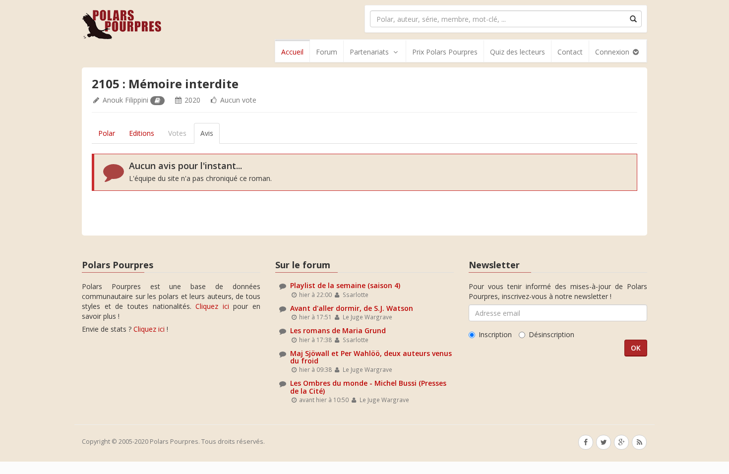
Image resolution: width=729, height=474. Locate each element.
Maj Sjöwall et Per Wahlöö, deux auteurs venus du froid (371, 357)
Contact (570, 52)
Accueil (292, 52)
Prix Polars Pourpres (445, 52)
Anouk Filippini (125, 100)
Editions (141, 133)
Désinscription (551, 334)
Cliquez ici (212, 306)
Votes (177, 133)
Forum (326, 52)
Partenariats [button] (369, 52)
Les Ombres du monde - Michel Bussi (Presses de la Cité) (368, 386)
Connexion (613, 52)
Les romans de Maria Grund (338, 330)
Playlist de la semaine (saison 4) (345, 285)
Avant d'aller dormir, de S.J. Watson (351, 308)
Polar (106, 133)
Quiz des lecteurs (517, 52)
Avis (206, 133)
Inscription (495, 334)
